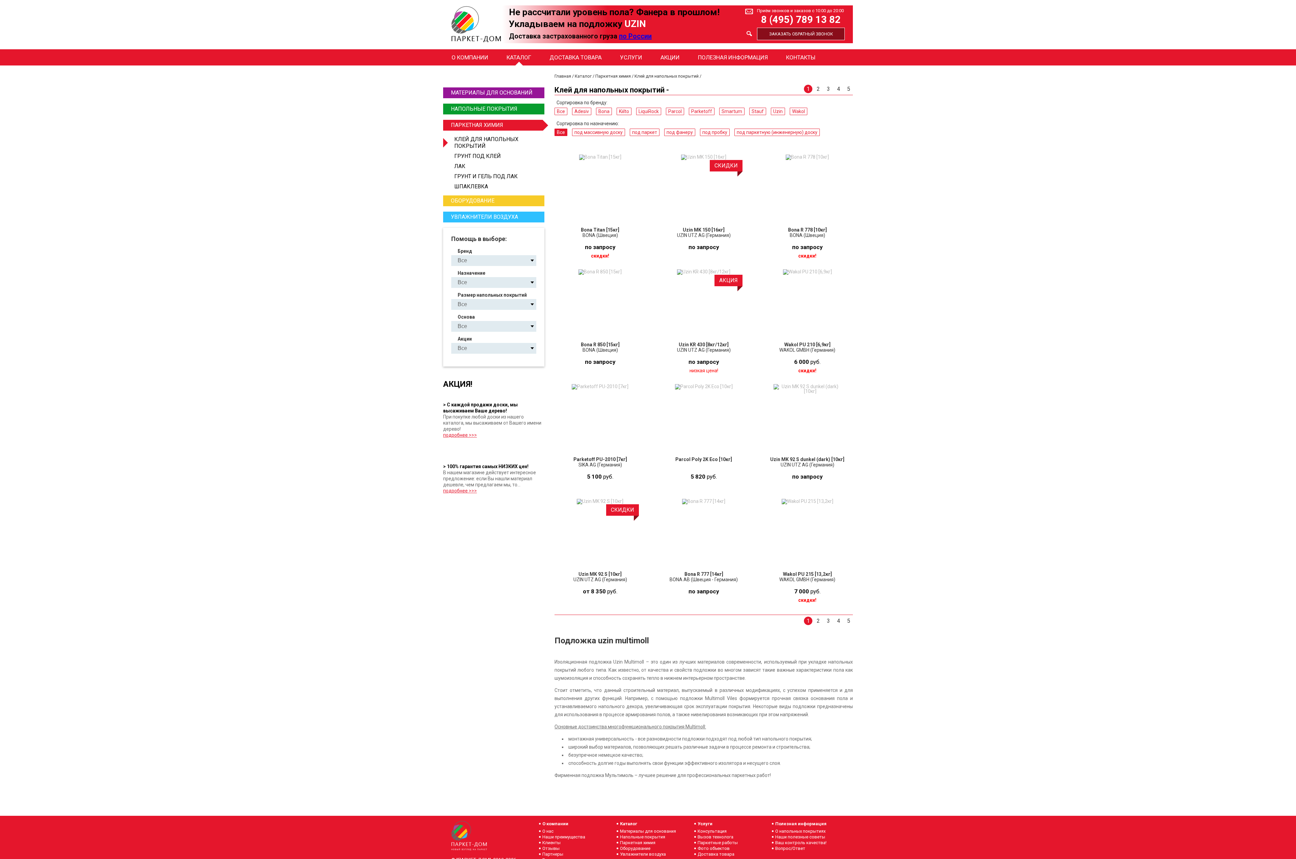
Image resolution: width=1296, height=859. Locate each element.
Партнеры (552, 854)
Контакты (800, 57)
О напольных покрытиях (800, 831)
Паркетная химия (477, 125)
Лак (459, 166)
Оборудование (472, 200)
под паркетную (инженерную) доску (777, 132)
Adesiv (581, 111)
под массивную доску (598, 132)
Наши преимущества (563, 836)
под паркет (644, 132)
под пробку (714, 132)
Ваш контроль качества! (801, 842)
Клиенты (551, 842)
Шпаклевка (471, 186)
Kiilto (624, 111)
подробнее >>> (460, 435)
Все (561, 111)
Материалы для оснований (492, 92)
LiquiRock (649, 111)
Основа (466, 317)
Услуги (631, 57)
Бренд (465, 251)
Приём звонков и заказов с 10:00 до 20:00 (800, 10)
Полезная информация (733, 57)
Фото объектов (714, 848)
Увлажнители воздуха (484, 217)
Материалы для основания (648, 831)
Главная (563, 76)
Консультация (712, 831)
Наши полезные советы (800, 836)
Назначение (471, 273)
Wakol (798, 111)
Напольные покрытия (484, 109)
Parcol (675, 111)
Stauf (758, 111)
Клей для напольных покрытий (486, 142)
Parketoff (701, 111)
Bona (604, 111)
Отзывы (551, 848)
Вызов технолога (715, 836)
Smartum (732, 111)
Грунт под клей (477, 156)
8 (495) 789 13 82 (801, 20)
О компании (470, 57)
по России (635, 36)
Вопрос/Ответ (790, 848)
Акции (670, 57)
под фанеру (680, 132)
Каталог (519, 57)
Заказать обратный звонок (801, 33)
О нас (548, 831)
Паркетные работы (718, 842)
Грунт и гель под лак (486, 176)
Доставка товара (575, 57)
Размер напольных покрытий (492, 295)
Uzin (778, 111)
